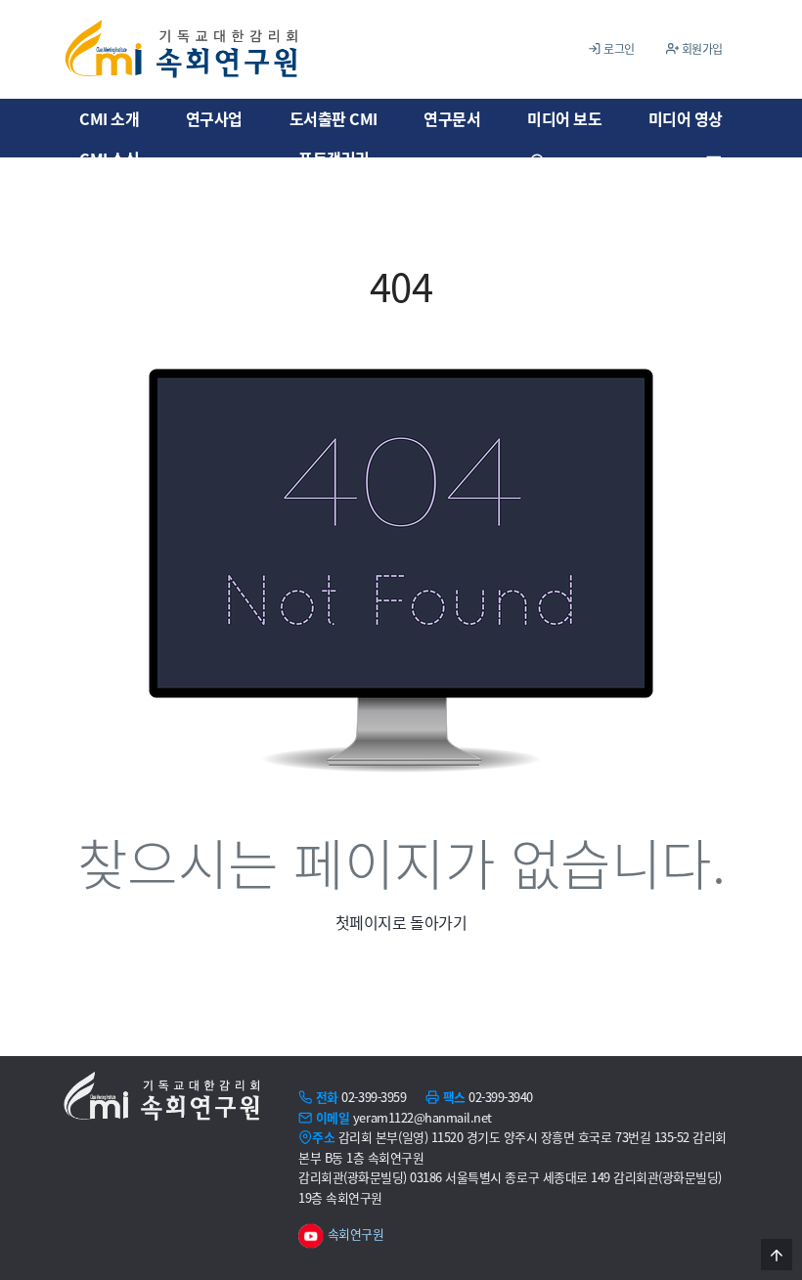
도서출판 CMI (334, 118)
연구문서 (451, 118)
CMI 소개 (109, 118)
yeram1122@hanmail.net (422, 1117)
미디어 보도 (564, 118)
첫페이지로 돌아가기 (401, 922)
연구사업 (214, 118)
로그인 (618, 49)
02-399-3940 (500, 1096)
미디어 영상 (685, 118)
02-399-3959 (373, 1096)
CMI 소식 (109, 158)
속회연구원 (353, 1234)
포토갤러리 (334, 158)
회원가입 (701, 49)
